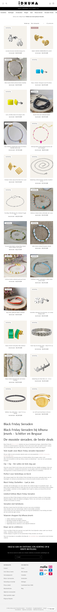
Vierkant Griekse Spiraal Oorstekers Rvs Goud (15, 179)
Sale (31, 12)
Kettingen (11, 12)
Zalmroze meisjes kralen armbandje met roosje (42, 213)
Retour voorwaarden (9, 578)
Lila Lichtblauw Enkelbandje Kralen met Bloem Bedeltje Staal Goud (15, 147)
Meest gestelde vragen (9, 595)
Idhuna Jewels (15, 444)
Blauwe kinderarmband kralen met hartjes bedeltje (15, 379)
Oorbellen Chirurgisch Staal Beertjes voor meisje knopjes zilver (41, 313)
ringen (11, 455)
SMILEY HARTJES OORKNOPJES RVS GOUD (42, 51)
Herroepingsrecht (8, 575)
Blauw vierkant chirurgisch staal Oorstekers (41, 82)
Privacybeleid (29, 608)
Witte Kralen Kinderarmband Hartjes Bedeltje (15, 82)
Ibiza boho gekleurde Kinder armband (15, 312)
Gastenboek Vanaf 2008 (27, 585)
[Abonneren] (40, 557)
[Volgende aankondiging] (54, 8)
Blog (22, 588)
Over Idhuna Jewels (9, 571)
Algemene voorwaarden (9, 592)
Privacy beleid (7, 585)
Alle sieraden (24, 571)
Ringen (26, 12)
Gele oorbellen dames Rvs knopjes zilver (15, 114)
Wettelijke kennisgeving (38, 609)
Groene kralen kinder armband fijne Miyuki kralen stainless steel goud (15, 247)
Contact (6, 568)
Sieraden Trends (49, 12)
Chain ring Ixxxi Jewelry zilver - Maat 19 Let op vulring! (41, 346)
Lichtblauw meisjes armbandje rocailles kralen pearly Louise (42, 280)
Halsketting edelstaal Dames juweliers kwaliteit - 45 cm (41, 180)
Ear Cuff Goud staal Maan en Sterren (41, 412)
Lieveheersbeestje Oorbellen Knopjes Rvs (15, 51)
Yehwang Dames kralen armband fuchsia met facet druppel (41, 147)
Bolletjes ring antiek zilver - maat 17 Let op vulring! (15, 412)
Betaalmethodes (8, 588)
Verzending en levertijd (9, 581)
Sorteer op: (27, 23)
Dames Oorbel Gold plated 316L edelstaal (15, 345)
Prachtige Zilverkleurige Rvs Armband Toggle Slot (15, 213)
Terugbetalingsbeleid (37, 608)
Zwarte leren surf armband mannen (41, 114)
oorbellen (41, 454)
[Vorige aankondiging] (3, 8)
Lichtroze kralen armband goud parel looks (15, 279)
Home (22, 568)
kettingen (6, 455)
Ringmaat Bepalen (8, 598)
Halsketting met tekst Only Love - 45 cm (41, 378)
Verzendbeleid (18, 609)
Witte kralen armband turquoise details (41, 246)
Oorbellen (3, 12)
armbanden (47, 454)
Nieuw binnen (38, 12)
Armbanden (19, 12)
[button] (3, 3)
